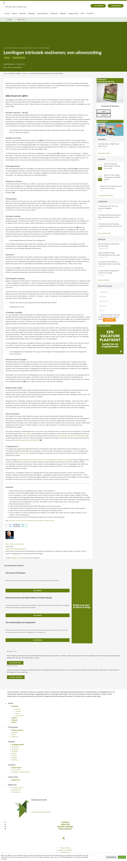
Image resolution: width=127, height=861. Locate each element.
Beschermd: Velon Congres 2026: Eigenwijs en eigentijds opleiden (112, 177)
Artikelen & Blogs (14, 73)
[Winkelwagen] (115, 13)
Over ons (65, 824)
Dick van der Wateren (15, 67)
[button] (121, 13)
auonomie (9, 48)
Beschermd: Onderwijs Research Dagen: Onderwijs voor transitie (112, 166)
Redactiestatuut (65, 852)
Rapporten (15, 737)
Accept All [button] (122, 857)
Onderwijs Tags (16, 790)
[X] (63, 838)
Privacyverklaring (65, 848)
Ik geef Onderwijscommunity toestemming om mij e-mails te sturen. (109, 317)
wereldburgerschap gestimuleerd (27, 440)
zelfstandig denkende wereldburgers (72, 436)
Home (5, 73)
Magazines (15, 732)
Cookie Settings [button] (111, 857)
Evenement (15, 747)
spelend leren (28, 48)
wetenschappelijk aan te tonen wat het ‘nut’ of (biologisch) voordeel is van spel (44, 460)
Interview (18, 711)
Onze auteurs (65, 828)
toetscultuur (36, 48)
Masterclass (15, 749)
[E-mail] (8, 525)
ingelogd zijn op (16, 558)
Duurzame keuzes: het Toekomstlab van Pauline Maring (29, 597)
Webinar (14, 758)
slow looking (27, 434)
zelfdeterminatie (45, 48)
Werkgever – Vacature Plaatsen (21, 772)
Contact (65, 822)
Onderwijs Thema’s (17, 788)
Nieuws (17, 713)
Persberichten (19, 716)
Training (14, 755)
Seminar (14, 753)
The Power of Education (15, 573)
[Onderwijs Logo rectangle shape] (14, 6)
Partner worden (65, 826)
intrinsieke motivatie (18, 48)
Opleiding (14, 751)
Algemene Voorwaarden (65, 850)
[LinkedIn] (63, 835)
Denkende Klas (24, 453)
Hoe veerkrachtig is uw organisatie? (20, 622)
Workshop (15, 760)
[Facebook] (63, 841)
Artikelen (25, 73)
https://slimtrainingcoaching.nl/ (16, 549)
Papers (14, 734)
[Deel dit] (12, 525)
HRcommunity (16, 792)
